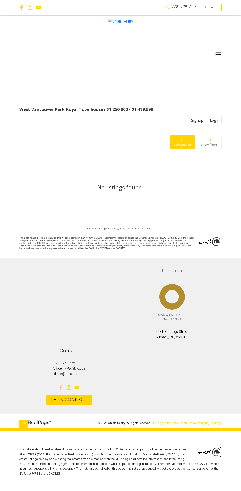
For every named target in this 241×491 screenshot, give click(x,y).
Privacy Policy (162, 423)
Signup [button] (197, 120)
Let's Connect (69, 400)
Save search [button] (182, 144)
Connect (211, 7)
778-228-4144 (184, 7)
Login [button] (215, 120)
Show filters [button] (209, 144)
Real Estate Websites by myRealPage (197, 423)
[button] (181, 7)
